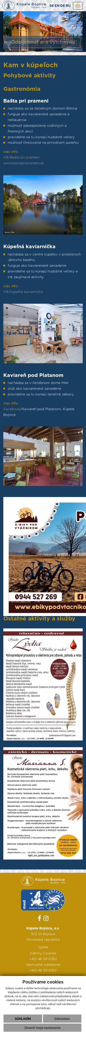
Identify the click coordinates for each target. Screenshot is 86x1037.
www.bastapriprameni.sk (23, 163)
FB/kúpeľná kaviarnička (23, 292)
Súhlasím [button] (23, 1018)
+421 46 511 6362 (43, 959)
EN (57, 5)
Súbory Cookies (43, 953)
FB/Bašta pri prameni (21, 157)
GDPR (43, 947)
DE (62, 5)
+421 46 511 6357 (43, 970)
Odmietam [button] (62, 1018)
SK (51, 5)
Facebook (11, 409)
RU (68, 5)
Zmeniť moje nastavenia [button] (42, 1028)
